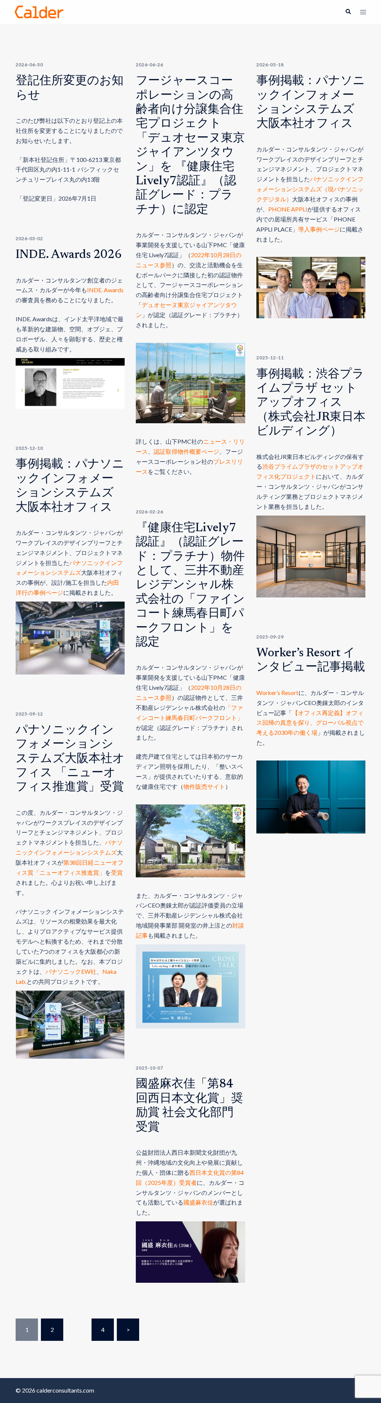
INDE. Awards (105, 289)
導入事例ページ (319, 229)
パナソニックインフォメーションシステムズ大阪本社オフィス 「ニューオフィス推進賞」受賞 (70, 759)
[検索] (348, 12)
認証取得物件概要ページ (186, 451)
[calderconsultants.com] (39, 11)
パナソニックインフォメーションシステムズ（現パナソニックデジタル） (310, 189)
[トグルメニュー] (363, 12)
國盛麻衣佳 (198, 1202)
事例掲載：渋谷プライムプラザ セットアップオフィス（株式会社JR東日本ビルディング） (310, 403)
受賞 (117, 872)
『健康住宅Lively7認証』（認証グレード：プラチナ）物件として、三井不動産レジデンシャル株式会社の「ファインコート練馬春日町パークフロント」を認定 (190, 585)
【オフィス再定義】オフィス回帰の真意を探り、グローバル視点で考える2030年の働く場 (310, 722)
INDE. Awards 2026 (69, 255)
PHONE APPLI (287, 209)
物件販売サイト (204, 786)
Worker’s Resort (277, 692)
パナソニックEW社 (70, 971)
